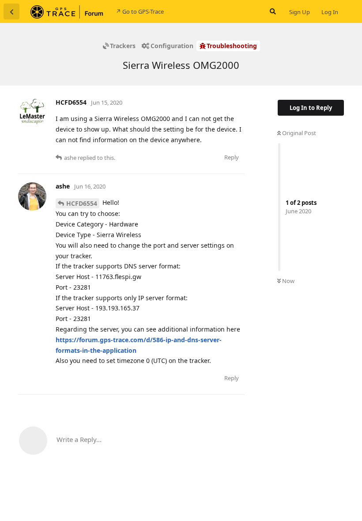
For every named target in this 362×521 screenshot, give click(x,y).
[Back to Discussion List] (11, 11)
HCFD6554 (81, 203)
